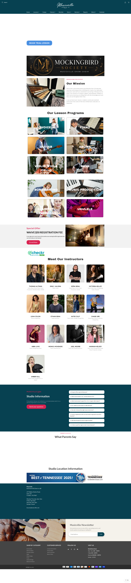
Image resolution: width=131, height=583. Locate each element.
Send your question (36, 407)
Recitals (61, 12)
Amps (28, 554)
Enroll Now (33, 242)
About (93, 12)
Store (68, 12)
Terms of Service (50, 552)
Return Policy (50, 554)
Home (28, 12)
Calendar (102, 12)
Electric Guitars (30, 550)
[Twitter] (68, 549)
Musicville (31, 567)
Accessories (29, 548)
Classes (52, 12)
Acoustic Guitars (30, 552)
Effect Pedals (30, 556)
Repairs (85, 12)
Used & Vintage (30, 559)
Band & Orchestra (31, 561)
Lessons (35, 12)
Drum (28, 557)
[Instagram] (74, 549)
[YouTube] (77, 549)
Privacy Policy (50, 550)
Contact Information (51, 548)
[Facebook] (71, 549)
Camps (44, 12)
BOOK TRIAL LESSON (39, 43)
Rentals (77, 12)
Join (101, 534)
